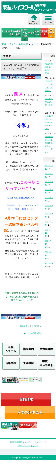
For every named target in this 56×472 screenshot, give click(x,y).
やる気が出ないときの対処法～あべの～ (49, 122)
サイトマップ (40, 442)
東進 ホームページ (34, 23)
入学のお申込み (30, 412)
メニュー (48, 23)
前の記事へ (24, 326)
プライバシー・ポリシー (28, 446)
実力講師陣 (46, 349)
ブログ (31, 33)
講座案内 (28, 349)
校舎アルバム (38, 33)
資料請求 (44, 33)
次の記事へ (36, 326)
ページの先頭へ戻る (33, 333)
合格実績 (10, 363)
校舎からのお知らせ (25, 34)
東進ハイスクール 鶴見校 (14, 44)
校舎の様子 (11, 33)
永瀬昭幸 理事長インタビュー (21, 442)
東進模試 (28, 363)
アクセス (5, 33)
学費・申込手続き (46, 363)
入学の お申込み (51, 33)
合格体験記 (18, 33)
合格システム (10, 349)
